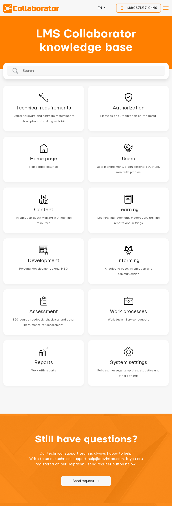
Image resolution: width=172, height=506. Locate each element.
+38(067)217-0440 (141, 8)
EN (100, 8)
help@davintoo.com (106, 459)
